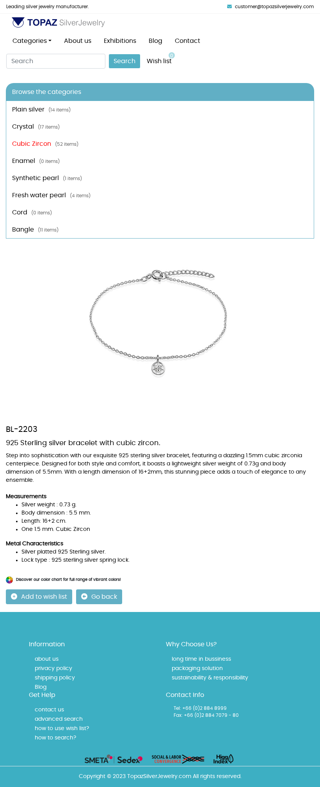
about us (47, 659)
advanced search (59, 719)
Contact (187, 41)
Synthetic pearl (47, 178)
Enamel (36, 161)
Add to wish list (44, 597)
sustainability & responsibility (210, 678)
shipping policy (55, 678)
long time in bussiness (201, 659)
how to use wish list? (62, 728)
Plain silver (41, 109)
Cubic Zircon (45, 144)
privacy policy (53, 668)
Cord (32, 212)
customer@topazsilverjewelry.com (274, 6)
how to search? (55, 738)
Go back (104, 597)
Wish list (160, 58)
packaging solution (197, 668)
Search (124, 61)
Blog (155, 41)
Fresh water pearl (51, 195)
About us (77, 41)
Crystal (36, 127)
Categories (29, 41)
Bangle (35, 229)
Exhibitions (120, 41)
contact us (49, 710)
